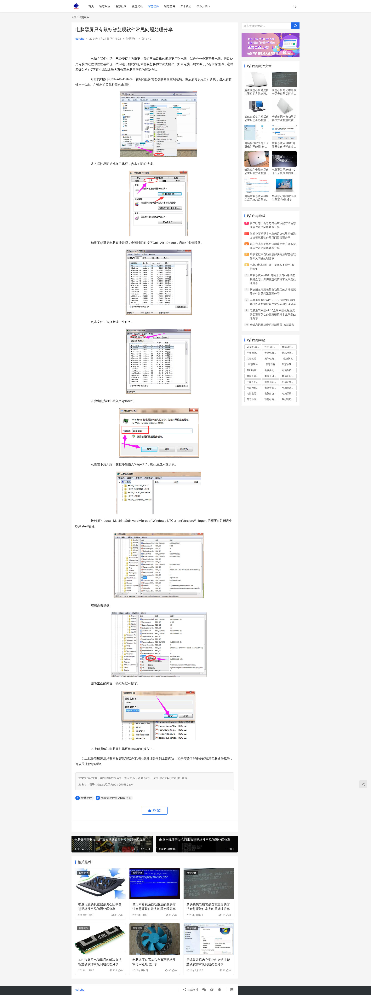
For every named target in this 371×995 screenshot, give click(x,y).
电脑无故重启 (289, 381)
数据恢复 (288, 358)
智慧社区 (121, 6)
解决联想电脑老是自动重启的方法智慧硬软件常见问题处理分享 (208, 906)
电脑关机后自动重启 (289, 370)
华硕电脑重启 (271, 352)
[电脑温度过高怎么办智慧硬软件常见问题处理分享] (154, 939)
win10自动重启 (272, 346)
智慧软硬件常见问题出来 (116, 797)
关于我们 (185, 6)
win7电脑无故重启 (254, 346)
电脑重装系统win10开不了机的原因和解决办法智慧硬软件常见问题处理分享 (284, 171)
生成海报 (192, 989)
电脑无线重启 (254, 387)
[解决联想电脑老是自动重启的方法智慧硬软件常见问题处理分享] (209, 883)
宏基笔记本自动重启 (254, 358)
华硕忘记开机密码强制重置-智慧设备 (284, 197)
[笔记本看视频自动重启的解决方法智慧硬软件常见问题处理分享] (154, 883)
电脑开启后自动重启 (289, 376)
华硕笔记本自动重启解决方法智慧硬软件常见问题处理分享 (284, 118)
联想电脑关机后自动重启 (272, 399)
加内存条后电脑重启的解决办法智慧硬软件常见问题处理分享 (100, 962)
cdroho (79, 38)
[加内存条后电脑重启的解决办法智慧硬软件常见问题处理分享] (100, 939)
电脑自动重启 (271, 393)
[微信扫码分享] (204, 989)
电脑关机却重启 (272, 370)
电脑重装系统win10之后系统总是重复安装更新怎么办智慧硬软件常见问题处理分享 (256, 197)
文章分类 (202, 6)
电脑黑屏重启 (289, 393)
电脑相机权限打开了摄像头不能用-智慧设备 (256, 144)
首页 (91, 6)
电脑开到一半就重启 (254, 376)
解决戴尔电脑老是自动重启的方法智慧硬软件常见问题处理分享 (256, 171)
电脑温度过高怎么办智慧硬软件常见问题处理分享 (154, 962)
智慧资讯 (137, 6)
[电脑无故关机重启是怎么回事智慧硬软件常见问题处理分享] (100, 883)
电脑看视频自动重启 (272, 387)
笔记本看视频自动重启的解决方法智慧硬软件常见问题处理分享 (154, 906)
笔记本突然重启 (254, 399)
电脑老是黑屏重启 (254, 393)
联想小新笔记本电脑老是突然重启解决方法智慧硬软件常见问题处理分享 (284, 91)
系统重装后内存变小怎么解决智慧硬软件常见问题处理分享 (208, 962)
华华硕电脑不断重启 (289, 346)
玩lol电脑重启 (254, 370)
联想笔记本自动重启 (289, 399)
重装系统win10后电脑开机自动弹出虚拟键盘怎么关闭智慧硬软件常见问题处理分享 (284, 144)
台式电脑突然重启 (289, 352)
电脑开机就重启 (272, 381)
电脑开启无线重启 (254, 381)
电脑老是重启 (289, 387)
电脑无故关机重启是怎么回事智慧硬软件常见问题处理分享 (100, 906)
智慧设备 (270, 364)
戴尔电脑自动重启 (272, 358)
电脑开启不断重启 (272, 376)
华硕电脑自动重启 (254, 352)
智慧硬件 (153, 6)
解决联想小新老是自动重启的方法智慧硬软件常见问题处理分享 (256, 91)
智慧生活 (104, 6)
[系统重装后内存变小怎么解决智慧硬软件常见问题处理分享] (209, 939)
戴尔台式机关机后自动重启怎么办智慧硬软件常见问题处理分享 (256, 118)
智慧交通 (169, 6)
